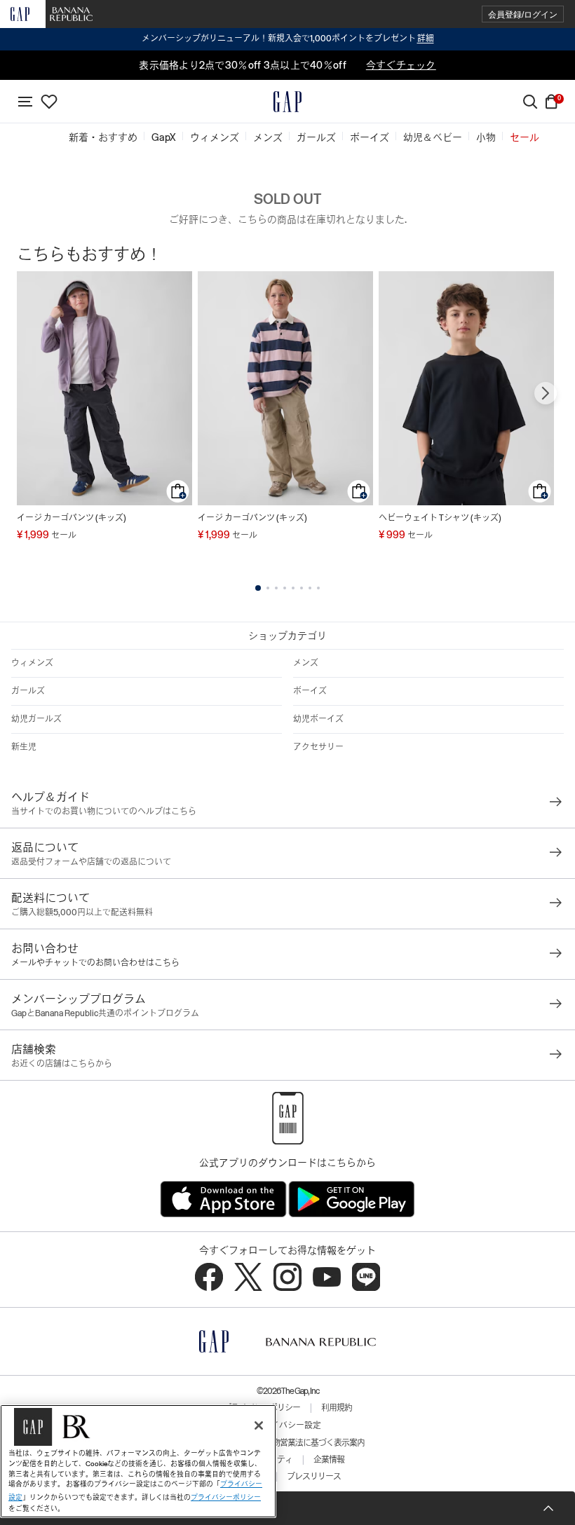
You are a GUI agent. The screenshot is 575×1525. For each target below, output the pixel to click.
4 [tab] (284, 588)
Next (545, 393)
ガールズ (28, 691)
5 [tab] (293, 588)
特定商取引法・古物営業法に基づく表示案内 (287, 1443)
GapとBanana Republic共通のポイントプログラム (105, 1013)
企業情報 (328, 1460)
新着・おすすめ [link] (103, 137)
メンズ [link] (268, 137)
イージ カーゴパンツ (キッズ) (71, 518)
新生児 (23, 747)
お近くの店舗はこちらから (61, 1064)
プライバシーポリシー (226, 1497)
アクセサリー (318, 747)
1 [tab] (258, 588)
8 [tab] (318, 588)
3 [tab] (276, 588)
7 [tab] (310, 588)
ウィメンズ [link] (214, 137)
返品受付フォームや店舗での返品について (91, 862)
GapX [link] (163, 137)
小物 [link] (486, 137)
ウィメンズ (32, 663)
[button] (522, 14)
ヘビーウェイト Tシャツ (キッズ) (440, 518)
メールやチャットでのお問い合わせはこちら (95, 963)
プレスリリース (314, 1477)
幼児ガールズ (36, 719)
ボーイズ (310, 691)
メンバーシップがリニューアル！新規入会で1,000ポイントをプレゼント (288, 38)
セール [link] (524, 137)
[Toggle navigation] (25, 101)
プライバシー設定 (287, 1425)
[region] (138, 1461)
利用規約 (336, 1408)
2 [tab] (267, 588)
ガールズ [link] (316, 137)
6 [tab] (301, 588)
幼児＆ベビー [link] (432, 137)
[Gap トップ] (287, 101)
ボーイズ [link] (369, 137)
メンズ (305, 663)
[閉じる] (258, 1425)
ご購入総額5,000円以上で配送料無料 (82, 912)
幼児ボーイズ (318, 719)
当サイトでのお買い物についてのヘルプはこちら (103, 811)
